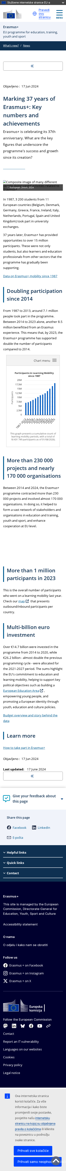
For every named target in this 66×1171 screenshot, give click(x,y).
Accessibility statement (20, 924)
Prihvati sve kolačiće (33, 1151)
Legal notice (11, 1073)
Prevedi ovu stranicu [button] (45, 13)
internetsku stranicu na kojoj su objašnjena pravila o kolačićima (35, 1123)
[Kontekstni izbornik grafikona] (45, 360)
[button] (34, 13)
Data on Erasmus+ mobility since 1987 (30, 276)
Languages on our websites (22, 1049)
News (26, 45)
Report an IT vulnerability (21, 1041)
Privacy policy (12, 1065)
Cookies (8, 1057)
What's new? (11, 45)
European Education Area (21, 690)
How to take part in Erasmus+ (24, 748)
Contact (8, 1033)
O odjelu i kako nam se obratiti (25, 945)
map (21, 601)
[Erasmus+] (12, 13)
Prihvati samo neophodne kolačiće (39, 1162)
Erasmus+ (11, 896)
